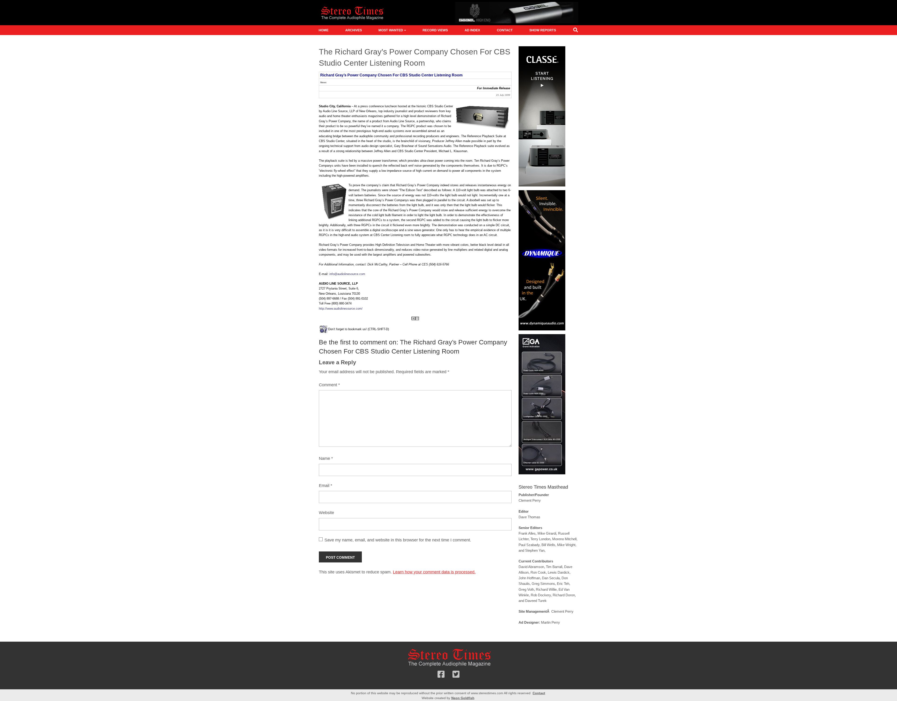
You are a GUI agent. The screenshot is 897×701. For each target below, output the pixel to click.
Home (323, 30)
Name (326, 458)
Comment (329, 385)
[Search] (576, 31)
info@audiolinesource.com (347, 274)
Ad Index (472, 30)
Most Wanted (390, 30)
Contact (505, 30)
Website (326, 512)
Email (325, 485)
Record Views (435, 30)
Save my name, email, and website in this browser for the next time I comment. (397, 540)
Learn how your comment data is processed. (434, 572)
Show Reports (542, 30)
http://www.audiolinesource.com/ (341, 308)
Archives (353, 30)
